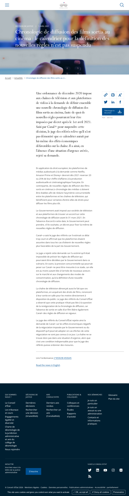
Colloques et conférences (73, 404)
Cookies (44, 487)
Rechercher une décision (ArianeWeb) (32, 412)
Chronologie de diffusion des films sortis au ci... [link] (46, 78)
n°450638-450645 (63, 358)
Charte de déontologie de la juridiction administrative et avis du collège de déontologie (12, 436)
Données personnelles (58, 487)
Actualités (18, 78)
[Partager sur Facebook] (120, 102)
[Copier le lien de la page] (105, 94)
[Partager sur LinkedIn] (113, 102)
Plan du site (114, 398)
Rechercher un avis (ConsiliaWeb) (53, 412)
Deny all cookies (101, 492)
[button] (122, 4)
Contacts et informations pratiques (94, 420)
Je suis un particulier (93, 402)
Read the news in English (48, 365)
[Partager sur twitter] (105, 102)
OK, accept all (81, 492)
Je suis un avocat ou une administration (95, 410)
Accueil (8, 78)
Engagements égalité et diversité (11, 419)
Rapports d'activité (71, 415)
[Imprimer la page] (113, 94)
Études (70, 409)
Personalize (118, 492)
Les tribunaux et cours (11, 411)
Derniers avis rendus (52, 404)
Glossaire (112, 395)
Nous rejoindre (12, 449)
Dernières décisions (31, 404)
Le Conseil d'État (10, 404)
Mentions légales (32, 487)
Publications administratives (81, 487)
